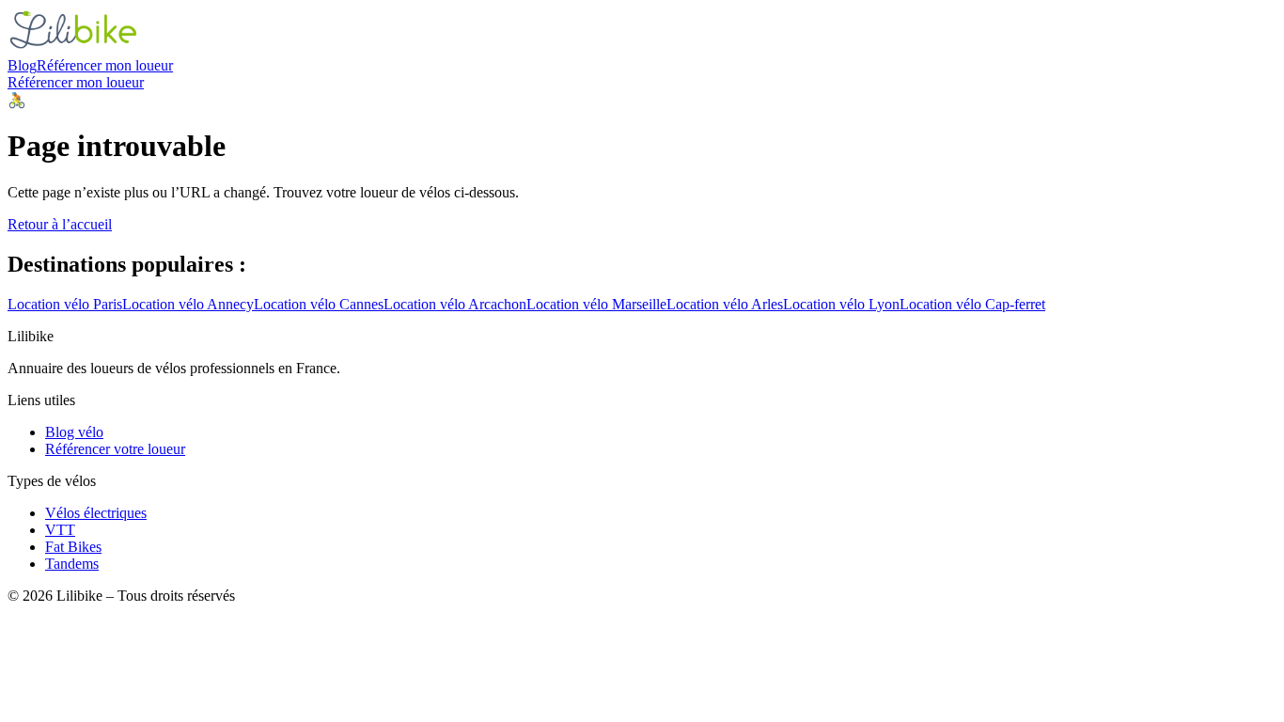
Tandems (72, 564)
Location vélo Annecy (188, 304)
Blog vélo (74, 432)
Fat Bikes (73, 547)
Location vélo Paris (65, 304)
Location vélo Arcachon (455, 304)
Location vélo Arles (724, 304)
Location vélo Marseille (596, 304)
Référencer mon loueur (105, 65)
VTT (60, 530)
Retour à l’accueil (60, 224)
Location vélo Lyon (841, 304)
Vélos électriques (96, 513)
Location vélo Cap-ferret (972, 304)
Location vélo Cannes (319, 304)
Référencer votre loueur (115, 449)
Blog (22, 65)
